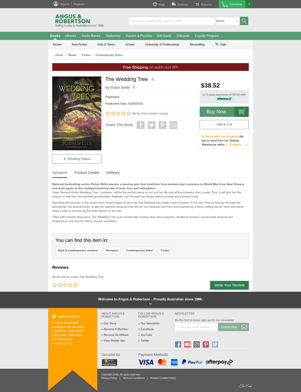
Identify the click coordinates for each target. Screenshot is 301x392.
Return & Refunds (68, 335)
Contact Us (63, 343)
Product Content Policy (163, 378)
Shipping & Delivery (69, 331)
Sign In (64, 4)
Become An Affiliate (116, 334)
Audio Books (91, 36)
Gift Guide (164, 36)
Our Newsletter (150, 323)
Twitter (145, 340)
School (129, 44)
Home (59, 55)
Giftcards (183, 36)
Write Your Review (229, 285)
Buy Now (216, 111)
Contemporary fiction (109, 55)
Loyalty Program (207, 36)
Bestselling (197, 44)
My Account (63, 339)
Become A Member (116, 329)
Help (162, 4)
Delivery (183, 4)
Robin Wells (120, 87)
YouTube (146, 334)
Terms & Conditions (134, 378)
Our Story (110, 323)
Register (79, 4)
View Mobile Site (114, 340)
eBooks (70, 36)
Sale (222, 44)
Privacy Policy (109, 378)
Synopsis (59, 173)
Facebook (147, 329)
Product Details (86, 173)
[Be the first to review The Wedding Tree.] (153, 79)
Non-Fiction (79, 44)
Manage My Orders (69, 327)
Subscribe (229, 327)
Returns (206, 4)
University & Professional (162, 44)
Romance (112, 250)
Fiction (57, 44)
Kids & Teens (106, 44)
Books (55, 36)
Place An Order (66, 323)
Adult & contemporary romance (78, 250)
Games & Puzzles (139, 36)
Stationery (113, 36)
